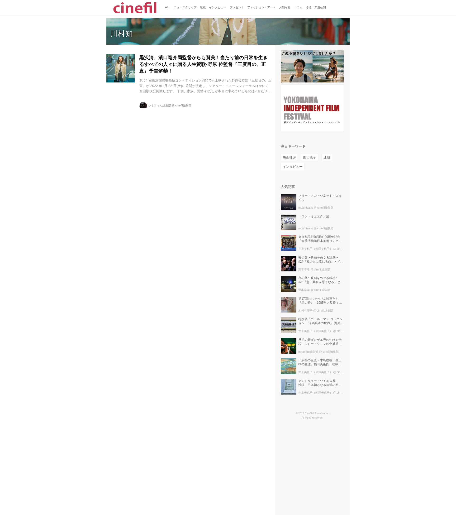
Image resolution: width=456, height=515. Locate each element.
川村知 (121, 33)
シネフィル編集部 (159, 105)
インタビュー (293, 166)
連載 (326, 157)
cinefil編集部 (183, 105)
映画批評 (289, 157)
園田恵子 (309, 157)
